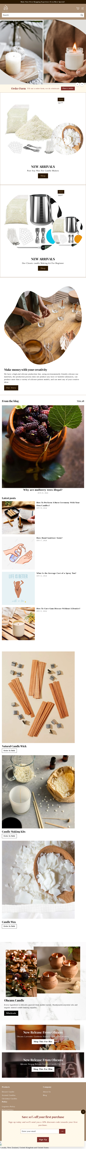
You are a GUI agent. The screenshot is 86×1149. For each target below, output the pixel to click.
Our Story (11, 388)
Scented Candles (8, 1095)
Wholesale (11, 1013)
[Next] (82, 84)
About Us (47, 1092)
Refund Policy (8, 1110)
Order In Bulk (9, 750)
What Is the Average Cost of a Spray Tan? (56, 573)
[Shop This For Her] (43, 1037)
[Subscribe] (62, 1131)
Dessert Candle (8, 1092)
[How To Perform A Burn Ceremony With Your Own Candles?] (18, 517)
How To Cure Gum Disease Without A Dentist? (58, 609)
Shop (43, 176)
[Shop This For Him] (43, 1065)
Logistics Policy (8, 1106)
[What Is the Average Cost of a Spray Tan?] (18, 588)
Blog (45, 1095)
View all (80, 401)
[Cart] (77, 8)
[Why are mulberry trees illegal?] (43, 446)
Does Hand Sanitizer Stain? (50, 538)
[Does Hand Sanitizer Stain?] (18, 553)
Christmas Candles (9, 1099)
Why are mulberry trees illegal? (43, 489)
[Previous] (77, 84)
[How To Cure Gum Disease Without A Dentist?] (18, 623)
